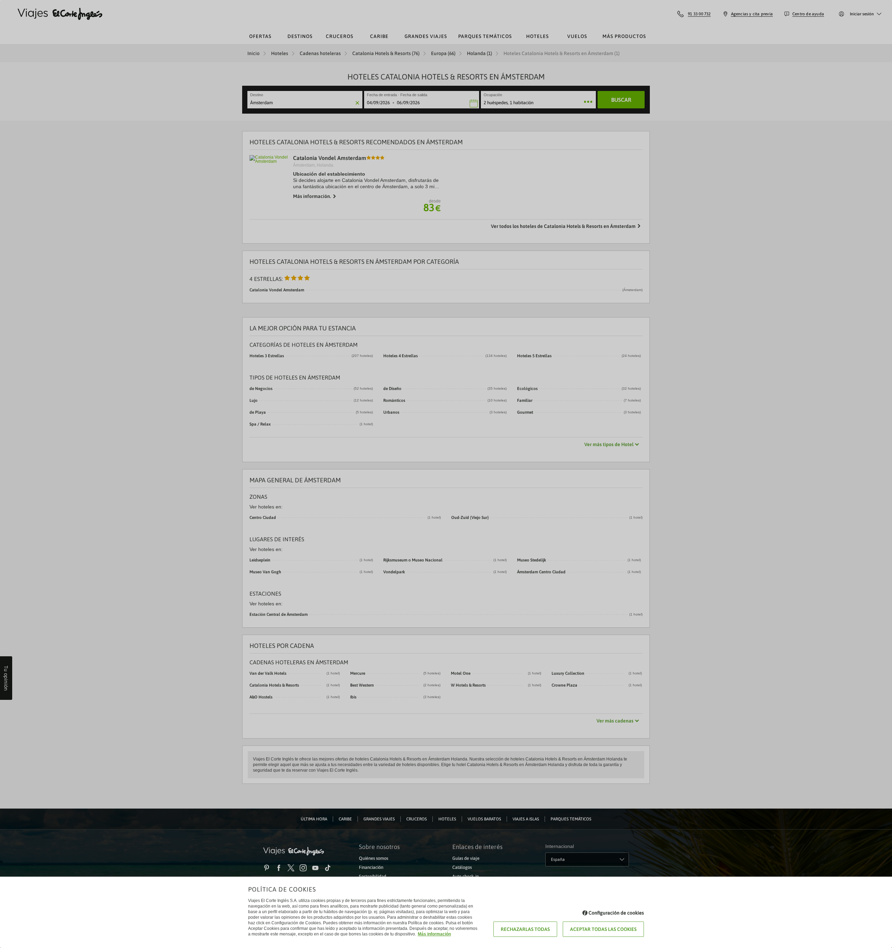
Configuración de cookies (616, 913)
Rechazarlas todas (525, 929)
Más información (434, 934)
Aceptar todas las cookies (603, 929)
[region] (446, 474)
